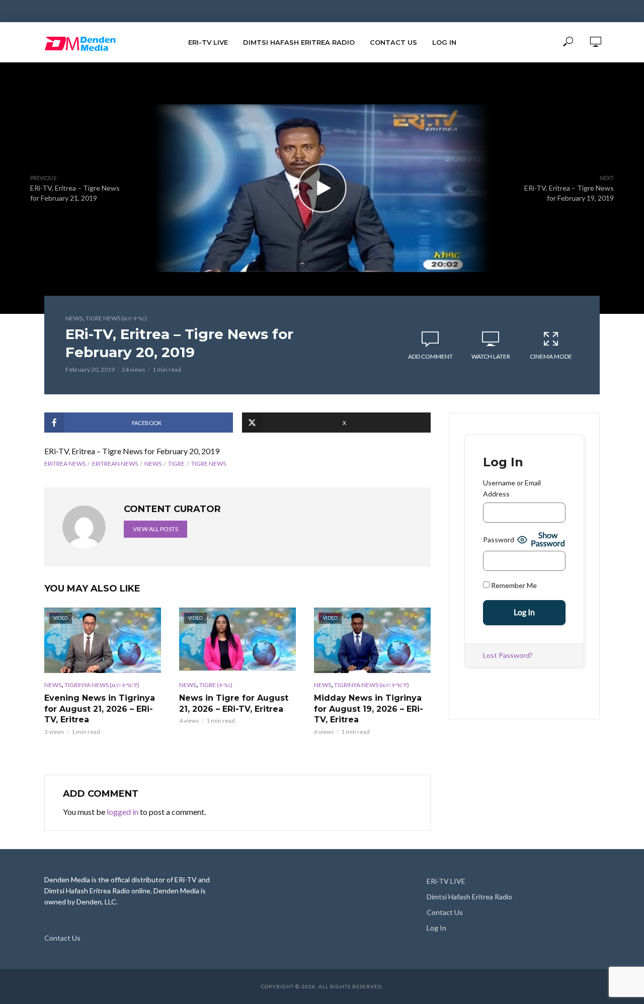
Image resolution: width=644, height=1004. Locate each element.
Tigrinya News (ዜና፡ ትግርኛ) (101, 685)
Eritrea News (65, 463)
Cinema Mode (551, 356)
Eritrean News (115, 463)
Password (498, 539)
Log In (444, 42)
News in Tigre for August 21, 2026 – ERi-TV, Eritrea (233, 703)
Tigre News (208, 463)
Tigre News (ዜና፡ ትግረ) (116, 318)
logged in (122, 811)
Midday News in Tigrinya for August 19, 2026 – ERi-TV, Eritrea (368, 708)
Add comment (430, 356)
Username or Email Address (512, 488)
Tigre (176, 463)
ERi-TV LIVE (208, 42)
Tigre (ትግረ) (215, 685)
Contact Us (393, 42)
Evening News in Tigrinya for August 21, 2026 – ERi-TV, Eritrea (99, 708)
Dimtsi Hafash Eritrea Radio (299, 42)
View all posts (155, 529)
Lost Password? (508, 655)
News (74, 318)
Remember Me (513, 585)
